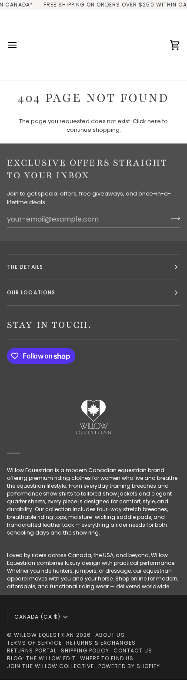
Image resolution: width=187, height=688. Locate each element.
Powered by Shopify (129, 666)
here (154, 121)
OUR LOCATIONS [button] (31, 292)
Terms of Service (34, 642)
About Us (110, 635)
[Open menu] (20, 45)
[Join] (173, 218)
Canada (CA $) (37, 616)
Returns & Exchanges (101, 642)
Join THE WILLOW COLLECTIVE (50, 666)
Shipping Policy (85, 650)
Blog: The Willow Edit (41, 658)
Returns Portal (32, 650)
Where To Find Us (107, 658)
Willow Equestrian (44, 635)
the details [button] (25, 267)
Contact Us (133, 650)
